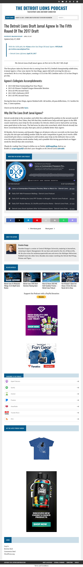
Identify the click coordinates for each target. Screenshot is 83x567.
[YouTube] (62, 1)
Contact (77, 562)
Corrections (70, 562)
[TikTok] (66, 1)
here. (26, 108)
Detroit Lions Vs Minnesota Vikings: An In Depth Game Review (12, 285)
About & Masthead (47, 562)
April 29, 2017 (31, 53)
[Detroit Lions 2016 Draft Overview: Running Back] (32, 281)
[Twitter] (59, 1)
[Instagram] (70, 1)
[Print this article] (54, 220)
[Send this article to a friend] (46, 220)
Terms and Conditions (41, 565)
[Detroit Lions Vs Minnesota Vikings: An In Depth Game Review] (12, 281)
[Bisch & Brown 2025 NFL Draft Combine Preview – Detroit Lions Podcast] (51, 281)
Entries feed (8, 549)
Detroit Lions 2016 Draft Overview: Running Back (30, 284)
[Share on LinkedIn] (28, 220)
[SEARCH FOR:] (68, 17)
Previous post (35, 228)
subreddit (60, 148)
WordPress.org (9, 554)
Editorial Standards (59, 562)
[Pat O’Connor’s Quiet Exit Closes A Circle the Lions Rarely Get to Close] (70, 281)
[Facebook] (73, 1)
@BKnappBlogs (51, 146)
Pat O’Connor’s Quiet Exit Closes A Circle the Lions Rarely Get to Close (69, 285)
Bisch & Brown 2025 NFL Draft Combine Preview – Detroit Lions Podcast (49, 285)
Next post (49, 228)
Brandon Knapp (17, 36)
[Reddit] (77, 1)
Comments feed (9, 551)
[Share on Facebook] (10, 220)
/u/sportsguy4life (17, 148)
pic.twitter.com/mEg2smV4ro (19, 49)
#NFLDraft (58, 47)
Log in (6, 546)
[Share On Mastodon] (72, 220)
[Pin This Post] (37, 220)
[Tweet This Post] (19, 220)
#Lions (28, 47)
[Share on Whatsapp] (63, 220)
